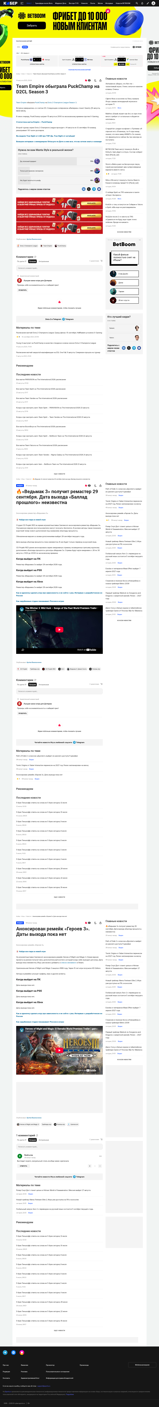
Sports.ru (8, 1388)
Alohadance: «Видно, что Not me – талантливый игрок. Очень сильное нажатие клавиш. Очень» (124, 86)
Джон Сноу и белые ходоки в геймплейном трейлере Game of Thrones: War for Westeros (124, 633)
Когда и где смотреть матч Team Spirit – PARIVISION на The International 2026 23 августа (52, 432)
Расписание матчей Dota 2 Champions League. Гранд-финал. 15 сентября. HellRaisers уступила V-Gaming (59, 357)
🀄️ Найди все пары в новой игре (31, 544)
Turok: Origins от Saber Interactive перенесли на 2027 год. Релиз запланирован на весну (52, 790)
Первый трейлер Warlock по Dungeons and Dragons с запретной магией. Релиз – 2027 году (123, 620)
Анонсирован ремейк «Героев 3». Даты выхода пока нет (39, 799)
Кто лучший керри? (119, 316)
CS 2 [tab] (18, 47)
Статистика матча (37, 64)
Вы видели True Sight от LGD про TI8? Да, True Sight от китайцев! (45, 136)
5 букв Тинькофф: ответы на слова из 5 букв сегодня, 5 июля (41, 874)
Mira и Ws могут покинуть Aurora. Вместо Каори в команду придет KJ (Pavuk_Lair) (123, 181)
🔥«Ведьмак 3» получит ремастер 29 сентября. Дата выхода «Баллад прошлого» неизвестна (61, 503)
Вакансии (24, 1362)
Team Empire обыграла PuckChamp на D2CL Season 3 (49, 74)
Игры (23, 503)
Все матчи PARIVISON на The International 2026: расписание (41, 404)
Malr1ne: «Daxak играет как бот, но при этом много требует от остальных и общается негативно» (124, 116)
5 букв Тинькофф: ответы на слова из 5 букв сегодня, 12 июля (41, 827)
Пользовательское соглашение (57, 1369)
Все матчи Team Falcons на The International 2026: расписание (42, 470)
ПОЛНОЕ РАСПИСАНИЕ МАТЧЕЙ (79, 70)
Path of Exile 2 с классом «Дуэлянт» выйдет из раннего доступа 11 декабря (47, 780)
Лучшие (32, 286)
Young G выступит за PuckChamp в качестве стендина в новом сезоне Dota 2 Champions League (56, 367)
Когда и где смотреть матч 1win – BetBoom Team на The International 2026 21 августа (51, 489)
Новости (29, 74)
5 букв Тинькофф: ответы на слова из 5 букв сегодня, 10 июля (41, 836)
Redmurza (28, 1152)
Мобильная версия (142, 1362)
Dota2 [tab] (25, 47)
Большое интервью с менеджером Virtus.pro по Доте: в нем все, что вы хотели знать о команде (59, 141)
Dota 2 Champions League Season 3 (62, 102)
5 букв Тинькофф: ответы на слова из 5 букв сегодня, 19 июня (41, 912)
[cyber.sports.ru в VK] (14, 1350)
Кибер (18, 74)
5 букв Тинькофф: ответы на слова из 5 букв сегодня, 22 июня (41, 902)
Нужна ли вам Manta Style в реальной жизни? (45, 150)
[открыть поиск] (136, 3)
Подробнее (70, 1391)
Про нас (6, 1362)
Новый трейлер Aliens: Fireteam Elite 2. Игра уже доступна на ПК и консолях (123, 567)
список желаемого (68, 973)
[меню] (22, 3)
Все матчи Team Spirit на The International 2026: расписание (41, 413)
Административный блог (30, 1375)
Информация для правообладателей (59, 1375)
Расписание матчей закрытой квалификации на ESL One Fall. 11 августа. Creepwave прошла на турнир (58, 377)
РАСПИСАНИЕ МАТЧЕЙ (24, 41)
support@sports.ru (43, 1383)
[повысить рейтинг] (90, 1163)
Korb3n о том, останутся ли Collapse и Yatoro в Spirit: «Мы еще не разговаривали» (124, 205)
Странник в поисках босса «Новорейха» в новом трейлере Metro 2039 (123, 606)
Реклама (24, 1369)
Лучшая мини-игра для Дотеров (38, 305)
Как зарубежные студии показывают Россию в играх (40, 626)
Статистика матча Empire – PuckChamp (34, 122)
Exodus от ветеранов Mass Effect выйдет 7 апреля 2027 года (123, 594)
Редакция (6, 1369)
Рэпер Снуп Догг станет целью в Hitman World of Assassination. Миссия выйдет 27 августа (123, 554)
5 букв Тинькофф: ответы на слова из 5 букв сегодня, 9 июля (41, 846)
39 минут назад (30, 1154)
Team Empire (21, 102)
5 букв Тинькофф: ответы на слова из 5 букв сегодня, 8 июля (41, 855)
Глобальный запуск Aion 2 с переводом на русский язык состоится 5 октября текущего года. (124, 581)
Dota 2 (23, 74)
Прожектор (50, 1362)
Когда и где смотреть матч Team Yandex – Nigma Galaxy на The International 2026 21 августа (54, 479)
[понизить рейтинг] (100, 1163)
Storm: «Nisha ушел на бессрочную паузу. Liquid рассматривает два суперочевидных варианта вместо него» (123, 167)
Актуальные (44, 286)
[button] (100, 1153)
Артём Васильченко (34, 264)
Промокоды (84, 1362)
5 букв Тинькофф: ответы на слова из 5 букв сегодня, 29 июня (41, 893)
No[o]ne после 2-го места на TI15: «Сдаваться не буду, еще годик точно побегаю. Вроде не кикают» (121, 219)
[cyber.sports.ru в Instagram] (22, 1350)
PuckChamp (40, 102)
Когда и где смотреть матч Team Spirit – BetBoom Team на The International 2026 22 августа (54, 460)
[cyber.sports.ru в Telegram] (5, 1350)
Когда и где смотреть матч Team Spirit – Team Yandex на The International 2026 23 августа (53, 442)
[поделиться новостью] (100, 80)
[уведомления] (142, 3)
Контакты (6, 1375)
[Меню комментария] (100, 1153)
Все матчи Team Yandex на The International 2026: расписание (41, 423)
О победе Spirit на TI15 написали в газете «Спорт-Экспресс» (122, 193)
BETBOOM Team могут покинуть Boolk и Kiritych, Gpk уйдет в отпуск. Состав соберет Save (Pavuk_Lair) (124, 152)
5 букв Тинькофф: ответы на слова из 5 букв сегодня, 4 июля (41, 884)
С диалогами (94, 285)
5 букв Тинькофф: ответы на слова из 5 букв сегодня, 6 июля (41, 865)
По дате (20, 286)
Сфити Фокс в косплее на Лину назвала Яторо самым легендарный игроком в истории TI (122, 101)
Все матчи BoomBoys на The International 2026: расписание (41, 451)
